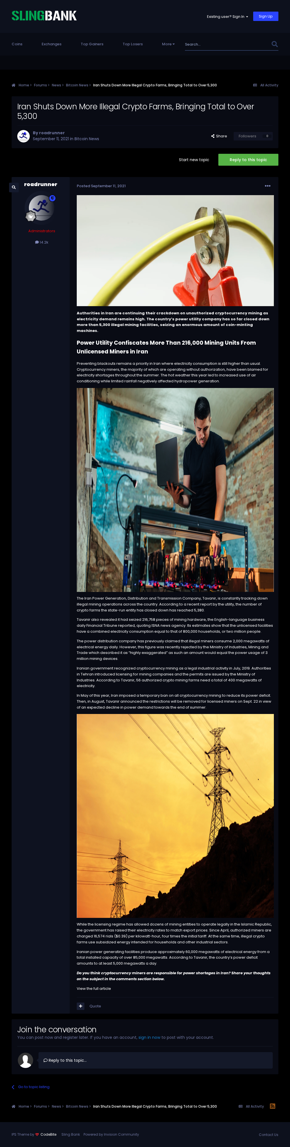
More (167, 44)
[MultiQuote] (80, 1006)
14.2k (43, 242)
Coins (17, 44)
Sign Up (266, 16)
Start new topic (194, 160)
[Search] (274, 44)
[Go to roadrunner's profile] (23, 136)
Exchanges (51, 44)
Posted (101, 186)
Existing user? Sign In (226, 16)
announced (131, 701)
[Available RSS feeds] (272, 1106)
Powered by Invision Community (111, 1134)
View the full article (94, 988)
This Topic (254, 44)
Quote (95, 1006)
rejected (189, 647)
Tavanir (209, 598)
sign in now (149, 1037)
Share (220, 136)
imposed (127, 695)
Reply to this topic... (67, 1060)
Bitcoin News (86, 139)
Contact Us (268, 1134)
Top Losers (133, 44)
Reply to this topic (248, 160)
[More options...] (267, 186)
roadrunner (52, 133)
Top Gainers (92, 44)
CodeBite (48, 1134)
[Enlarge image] (175, 490)
